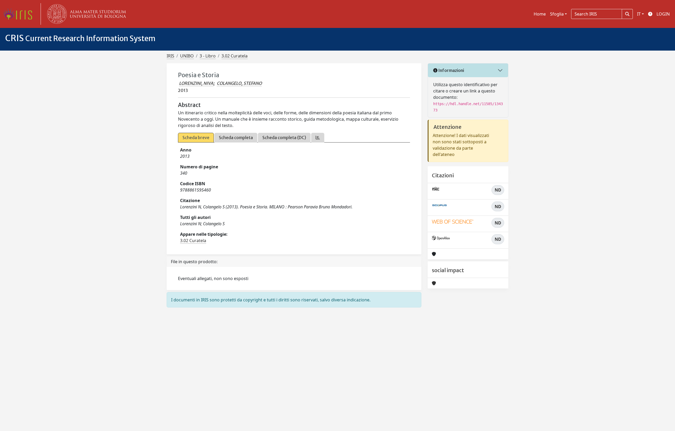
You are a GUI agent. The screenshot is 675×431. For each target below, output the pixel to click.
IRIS (170, 56)
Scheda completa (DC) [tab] (284, 137)
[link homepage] (19, 14)
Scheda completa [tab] (236, 137)
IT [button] (639, 14)
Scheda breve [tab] (195, 137)
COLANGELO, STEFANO (239, 83)
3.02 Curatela (234, 56)
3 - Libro (208, 56)
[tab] (317, 138)
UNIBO (187, 56)
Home (540, 14)
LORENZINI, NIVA (196, 83)
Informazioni (450, 70)
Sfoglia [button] (557, 14)
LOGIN (663, 14)
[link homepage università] (85, 14)
